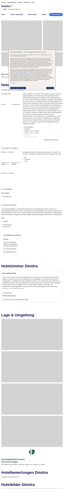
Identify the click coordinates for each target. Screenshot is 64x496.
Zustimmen (50, 88)
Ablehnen (13, 88)
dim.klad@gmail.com (9, 252)
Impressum (13, 83)
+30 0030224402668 (9, 249)
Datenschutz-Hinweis (25, 74)
